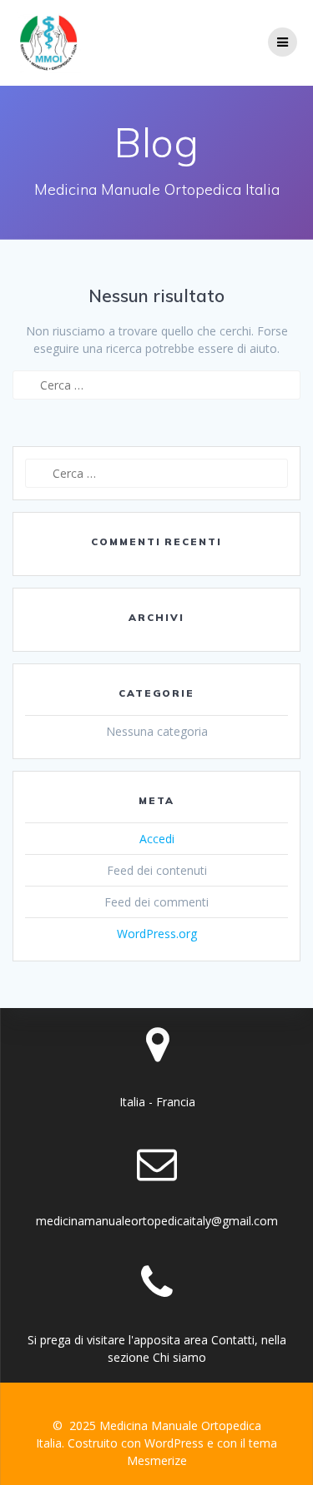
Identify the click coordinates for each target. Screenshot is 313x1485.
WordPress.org (157, 933)
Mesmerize (157, 1460)
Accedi (156, 839)
